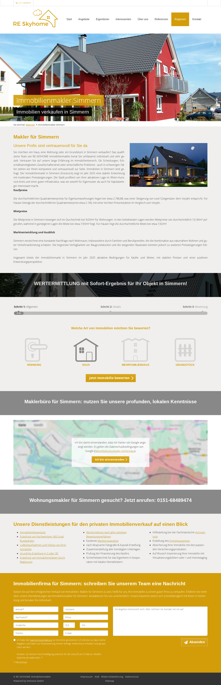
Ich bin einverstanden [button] (109, 459)
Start (69, 19)
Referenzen (161, 19)
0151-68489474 (25, 3)
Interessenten (123, 19)
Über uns (143, 19)
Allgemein (26, 307)
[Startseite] (35, 19)
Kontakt (196, 19)
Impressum (86, 676)
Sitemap (109, 680)
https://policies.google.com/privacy (115, 451)
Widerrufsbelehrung (112, 676)
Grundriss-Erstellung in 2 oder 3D (39, 553)
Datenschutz (132, 676)
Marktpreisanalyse (108, 541)
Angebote (83, 19)
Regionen (180, 19)
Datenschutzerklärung (41, 640)
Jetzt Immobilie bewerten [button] (109, 378)
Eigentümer (102, 19)
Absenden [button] (197, 642)
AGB (97, 676)
